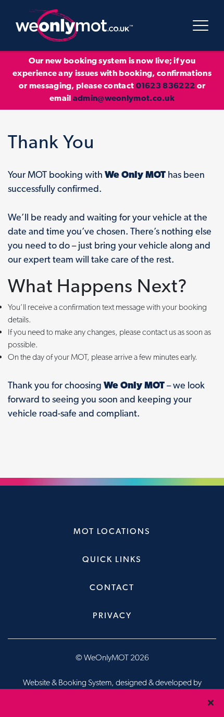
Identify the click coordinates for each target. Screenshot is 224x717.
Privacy (112, 615)
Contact (112, 587)
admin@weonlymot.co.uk (124, 98)
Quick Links (112, 559)
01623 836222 (165, 85)
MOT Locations (112, 531)
